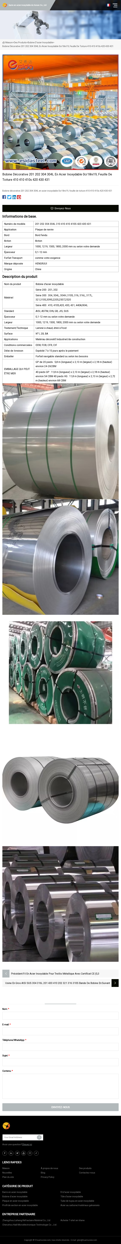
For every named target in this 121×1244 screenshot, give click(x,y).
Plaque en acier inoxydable (15, 1201)
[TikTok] (36, 1153)
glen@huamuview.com (87, 1240)
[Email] (39, 1137)
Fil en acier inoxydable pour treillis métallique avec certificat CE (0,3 (61, 973)
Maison (9, 42)
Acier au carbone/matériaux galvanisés (80, 1205)
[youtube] (23, 1153)
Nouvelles (7, 1172)
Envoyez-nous (63, 208)
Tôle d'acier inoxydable (71, 1196)
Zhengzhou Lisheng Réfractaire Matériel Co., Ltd (26, 1220)
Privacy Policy (47, 1177)
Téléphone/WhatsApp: (14, 1040)
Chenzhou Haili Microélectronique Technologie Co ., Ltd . (29, 1224)
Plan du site (8, 1177)
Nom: (5, 1009)
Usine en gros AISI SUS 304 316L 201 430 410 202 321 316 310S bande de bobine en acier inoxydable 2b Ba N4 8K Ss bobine (53, 983)
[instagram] (30, 1153)
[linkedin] (11, 1153)
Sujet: (6, 1055)
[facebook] (4, 1153)
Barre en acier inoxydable (14, 1192)
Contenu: (7, 1071)
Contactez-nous (87, 1172)
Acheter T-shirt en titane (72, 1220)
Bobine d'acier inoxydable (40, 42)
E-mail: (6, 1024)
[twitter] (17, 1153)
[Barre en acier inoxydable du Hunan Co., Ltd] (18, 1126)
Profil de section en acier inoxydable (20, 1205)
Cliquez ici (27, 1144)
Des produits (20, 42)
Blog (43, 1172)
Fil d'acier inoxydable (70, 1192)
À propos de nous (49, 1168)
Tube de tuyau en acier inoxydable (77, 1201)
